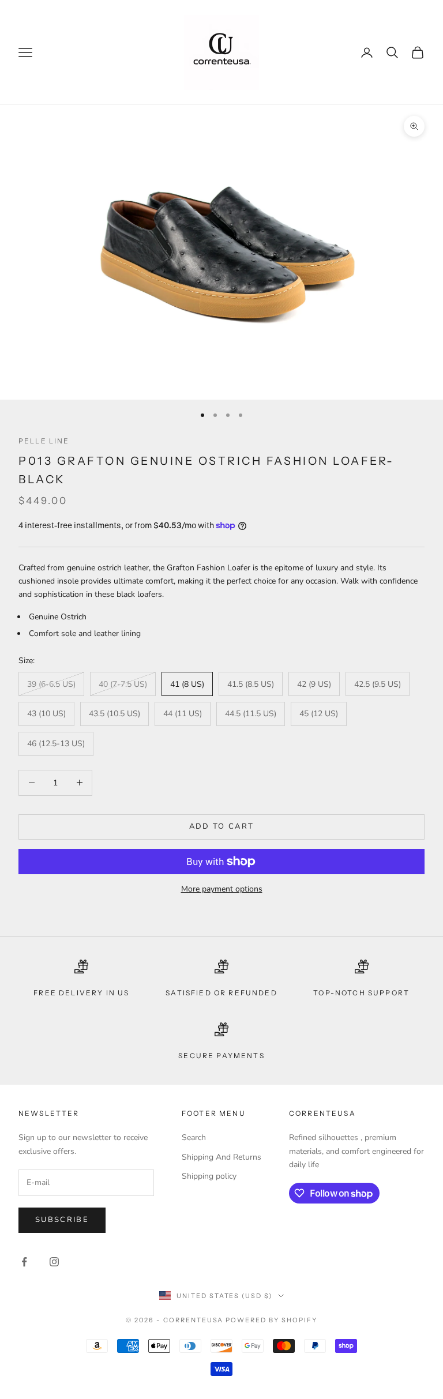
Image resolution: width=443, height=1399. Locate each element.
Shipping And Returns (221, 1157)
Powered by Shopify (271, 1320)
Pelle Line (44, 441)
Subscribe (62, 1219)
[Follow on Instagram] (54, 1262)
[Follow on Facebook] (24, 1262)
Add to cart (221, 826)
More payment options (221, 888)
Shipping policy (209, 1176)
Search (194, 1137)
